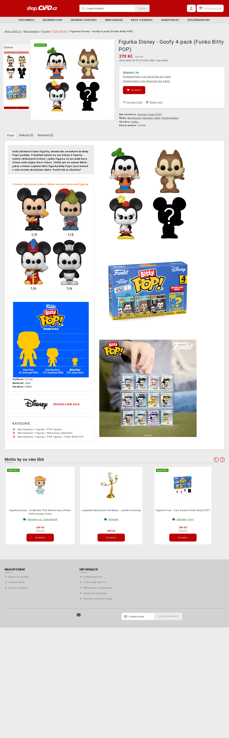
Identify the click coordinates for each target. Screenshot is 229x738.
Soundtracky (170, 20)
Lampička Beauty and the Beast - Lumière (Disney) (111, 510)
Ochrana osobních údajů (97, 598)
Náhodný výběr (151, 117)
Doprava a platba (18, 576)
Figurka (142, 114)
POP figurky (54, 429)
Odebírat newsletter (168, 616)
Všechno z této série (66, 403)
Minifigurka (134, 117)
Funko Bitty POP (74, 436)
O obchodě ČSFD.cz (95, 582)
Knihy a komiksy (142, 20)
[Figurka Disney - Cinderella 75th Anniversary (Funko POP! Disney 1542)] (40, 484)
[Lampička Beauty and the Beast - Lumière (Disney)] (111, 484)
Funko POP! (155, 114)
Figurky (40, 429)
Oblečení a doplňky (84, 20)
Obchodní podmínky (95, 593)
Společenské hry (198, 20)
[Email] (78, 615)
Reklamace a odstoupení (98, 587)
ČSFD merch (26, 20)
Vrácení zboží (16, 582)
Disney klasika (169, 117)
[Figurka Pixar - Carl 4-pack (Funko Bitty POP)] (183, 484)
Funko (134, 121)
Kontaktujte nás (92, 576)
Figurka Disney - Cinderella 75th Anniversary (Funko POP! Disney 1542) (40, 512)
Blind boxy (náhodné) (59, 432)
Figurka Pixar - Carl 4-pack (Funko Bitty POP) (183, 510)
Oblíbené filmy (52, 20)
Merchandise (114, 20)
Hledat (142, 8)
